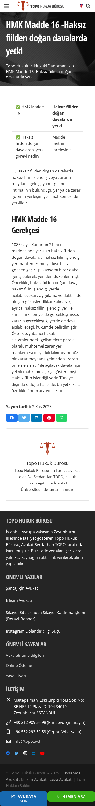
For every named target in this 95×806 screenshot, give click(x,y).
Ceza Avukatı (61, 779)
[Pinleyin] (49, 418)
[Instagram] (25, 753)
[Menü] (6, 6)
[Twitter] (17, 753)
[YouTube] (42, 753)
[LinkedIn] (33, 753)
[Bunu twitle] (24, 418)
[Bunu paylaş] (12, 418)
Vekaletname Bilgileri (25, 655)
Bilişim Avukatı (19, 600)
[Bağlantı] (40, 6)
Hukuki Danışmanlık (52, 66)
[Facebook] (8, 753)
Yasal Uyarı (16, 675)
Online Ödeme (19, 665)
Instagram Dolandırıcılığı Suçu (33, 631)
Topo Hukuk (17, 66)
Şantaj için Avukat (22, 588)
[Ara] (88, 6)
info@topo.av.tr (28, 741)
